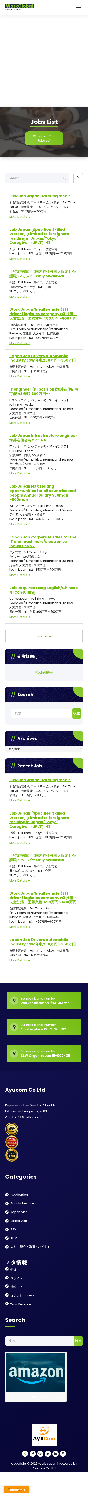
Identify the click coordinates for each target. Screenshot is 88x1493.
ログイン (16, 1278)
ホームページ (42, 136)
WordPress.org (21, 1304)
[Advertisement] (44, 61)
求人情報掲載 (44, 672)
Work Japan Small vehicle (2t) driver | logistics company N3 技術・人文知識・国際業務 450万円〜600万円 (43, 314)
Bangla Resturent (24, 1203)
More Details (18, 217)
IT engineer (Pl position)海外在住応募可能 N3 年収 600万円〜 (43, 391)
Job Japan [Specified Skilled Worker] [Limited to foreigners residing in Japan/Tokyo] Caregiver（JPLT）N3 (39, 236)
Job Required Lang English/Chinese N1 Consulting (43, 590)
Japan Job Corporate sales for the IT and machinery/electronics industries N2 (43, 541)
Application (19, 1194)
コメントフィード (22, 1295)
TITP (14, 1238)
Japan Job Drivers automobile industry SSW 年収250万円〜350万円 (42, 358)
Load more (44, 636)
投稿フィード (19, 1287)
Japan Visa (19, 1212)
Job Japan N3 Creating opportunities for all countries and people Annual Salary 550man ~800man (42, 493)
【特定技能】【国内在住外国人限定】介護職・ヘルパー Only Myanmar (42, 274)
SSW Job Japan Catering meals (40, 196)
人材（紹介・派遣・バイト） (31, 1246)
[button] (78, 178)
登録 (13, 1269)
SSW (14, 1229)
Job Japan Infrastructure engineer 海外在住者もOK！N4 (43, 438)
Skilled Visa (19, 1221)
